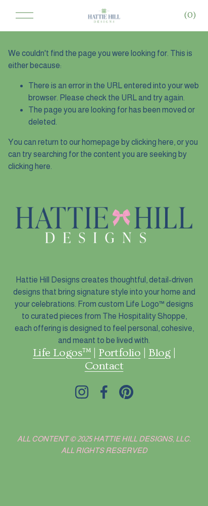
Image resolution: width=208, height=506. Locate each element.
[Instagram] (82, 392)
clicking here (152, 142)
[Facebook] (104, 392)
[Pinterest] (126, 392)
